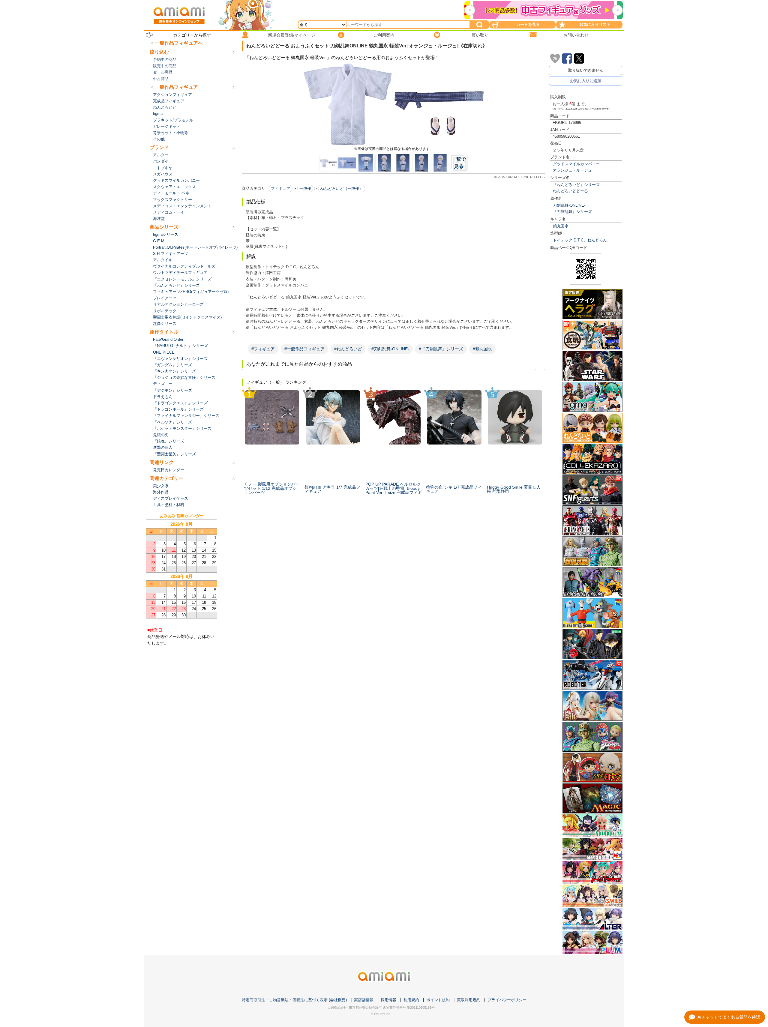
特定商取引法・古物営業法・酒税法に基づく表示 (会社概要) (294, 1000)
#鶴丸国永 (482, 348)
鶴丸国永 (560, 226)
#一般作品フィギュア (304, 348)
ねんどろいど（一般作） (341, 188)
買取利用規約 (468, 1000)
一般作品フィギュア (176, 87)
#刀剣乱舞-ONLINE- (390, 348)
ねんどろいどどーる (570, 191)
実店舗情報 (364, 1000)
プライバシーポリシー (507, 1000)
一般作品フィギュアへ (179, 43)
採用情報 (388, 1000)
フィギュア (280, 188)
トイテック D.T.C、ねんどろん (580, 240)
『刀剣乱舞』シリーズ (572, 211)
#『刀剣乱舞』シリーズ (441, 348)
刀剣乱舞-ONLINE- (569, 205)
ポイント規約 (438, 1000)
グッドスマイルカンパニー (576, 164)
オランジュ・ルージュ (572, 170)
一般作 (305, 188)
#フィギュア (263, 348)
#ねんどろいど (348, 348)
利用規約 (411, 1000)
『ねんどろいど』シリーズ (576, 184)
